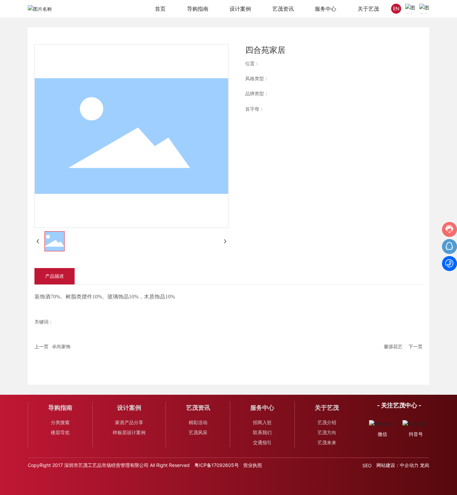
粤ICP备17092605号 (216, 465)
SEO (367, 465)
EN (396, 8)
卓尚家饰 (61, 346)
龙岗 (424, 465)
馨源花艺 (393, 346)
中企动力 (409, 465)
